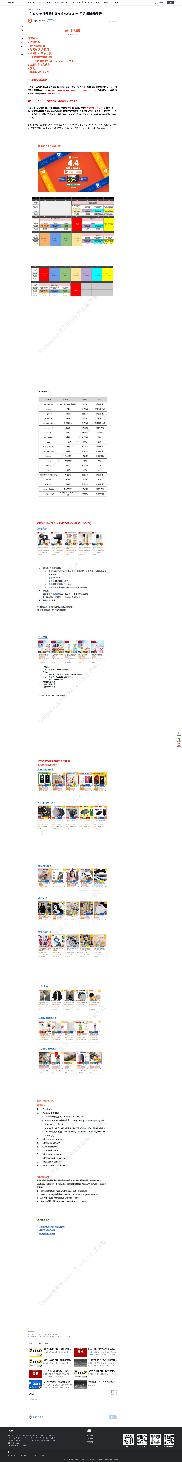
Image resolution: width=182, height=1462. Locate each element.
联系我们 (90, 1439)
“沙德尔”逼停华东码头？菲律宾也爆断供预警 (102, 1360)
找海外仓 (64, 3)
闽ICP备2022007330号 (38, 1455)
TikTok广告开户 (76, 3)
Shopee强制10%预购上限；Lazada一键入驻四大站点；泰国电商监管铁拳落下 (102, 1349)
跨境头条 (31, 3)
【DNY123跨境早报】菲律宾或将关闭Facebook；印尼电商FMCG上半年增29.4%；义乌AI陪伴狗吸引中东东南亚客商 (102, 1371)
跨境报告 (106, 3)
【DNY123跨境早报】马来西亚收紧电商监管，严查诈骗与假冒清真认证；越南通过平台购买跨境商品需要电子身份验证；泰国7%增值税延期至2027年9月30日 (57, 1349)
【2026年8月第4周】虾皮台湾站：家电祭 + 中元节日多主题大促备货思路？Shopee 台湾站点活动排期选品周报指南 (57, 1382)
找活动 (39, 3)
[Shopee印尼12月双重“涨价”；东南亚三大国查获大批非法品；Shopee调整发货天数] (35, 1374)
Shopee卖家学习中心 (39, 21)
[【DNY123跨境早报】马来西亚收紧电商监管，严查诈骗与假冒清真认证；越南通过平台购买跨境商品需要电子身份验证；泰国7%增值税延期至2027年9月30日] (35, 1352)
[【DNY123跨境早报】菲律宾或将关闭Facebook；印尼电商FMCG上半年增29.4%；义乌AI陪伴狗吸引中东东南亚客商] (80, 1374)
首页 (23, 3)
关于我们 (90, 1435)
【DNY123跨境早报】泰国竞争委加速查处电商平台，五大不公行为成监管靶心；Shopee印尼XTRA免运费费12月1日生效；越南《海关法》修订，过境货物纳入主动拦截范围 (57, 1360)
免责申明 (90, 1442)
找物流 (47, 3)
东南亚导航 (27, 1455)
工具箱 (115, 3)
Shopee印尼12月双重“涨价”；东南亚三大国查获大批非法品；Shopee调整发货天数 (56, 1371)
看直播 (98, 3)
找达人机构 (88, 3)
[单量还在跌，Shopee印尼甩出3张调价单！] (80, 1384)
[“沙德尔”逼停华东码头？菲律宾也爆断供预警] (80, 1363)
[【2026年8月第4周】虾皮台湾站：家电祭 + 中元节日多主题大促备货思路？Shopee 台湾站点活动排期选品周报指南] (35, 1384)
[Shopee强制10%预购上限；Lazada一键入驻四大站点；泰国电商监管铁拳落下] (80, 1352)
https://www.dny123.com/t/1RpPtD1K (46, 1334)
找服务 (55, 3)
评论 (112, 1417)
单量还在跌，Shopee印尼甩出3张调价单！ (102, 1382)
